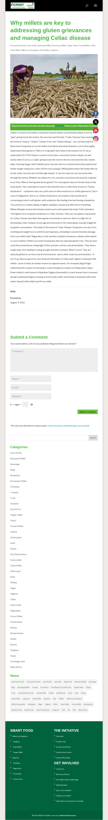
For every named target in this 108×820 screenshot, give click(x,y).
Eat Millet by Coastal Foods (61, 687)
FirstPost (59, 125)
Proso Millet (16, 616)
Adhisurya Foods (17, 682)
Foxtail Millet (84, 45)
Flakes (88, 687)
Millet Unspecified (18, 704)
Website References (68, 815)
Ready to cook (16, 710)
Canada (35, 687)
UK (69, 710)
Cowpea (14, 492)
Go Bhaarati (60, 693)
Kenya (13, 548)
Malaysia (47, 699)
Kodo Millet (15, 699)
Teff (63, 710)
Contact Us (60, 769)
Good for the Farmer (64, 752)
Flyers (13, 520)
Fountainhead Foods (26, 693)
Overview (59, 736)
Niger (13, 588)
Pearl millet (45, 50)
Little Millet (15, 50)
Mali (12, 576)
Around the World (18, 45)
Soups (13, 655)
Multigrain (32, 704)
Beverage (15, 464)
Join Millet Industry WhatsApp (67, 780)
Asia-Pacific (32, 45)
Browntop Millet (59, 45)
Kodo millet (16, 560)
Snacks (13, 644)
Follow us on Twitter (63, 796)
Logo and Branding (63, 758)
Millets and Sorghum (30, 50)
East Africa (15, 509)
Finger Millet (17, 752)
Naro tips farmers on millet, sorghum (81, 319)
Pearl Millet (17, 747)
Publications (16, 621)
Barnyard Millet (44, 45)
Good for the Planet (63, 747)
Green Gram (17, 779)
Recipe (13, 627)
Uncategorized (17, 661)
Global (13, 531)
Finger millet (72, 45)
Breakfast (15, 475)
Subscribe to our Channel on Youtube (69, 801)
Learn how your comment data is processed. (68, 425)
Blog (12, 469)
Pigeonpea (15, 610)
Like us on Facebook (63, 790)
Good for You (61, 742)
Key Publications (18, 554)
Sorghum (54, 50)
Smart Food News (43, 710)
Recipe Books (17, 633)
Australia (58, 682)
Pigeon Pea (16, 768)
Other (13, 599)
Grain (70, 693)
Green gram (16, 537)
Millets (13, 582)
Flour (13, 693)
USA (74, 710)
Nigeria (14, 593)
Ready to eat (29, 710)
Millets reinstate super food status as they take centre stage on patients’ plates (46, 314)
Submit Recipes (61, 785)
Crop (12, 498)
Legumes (26, 699)
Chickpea (14, 486)
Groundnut (17, 774)
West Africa (16, 667)
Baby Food (68, 682)
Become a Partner (63, 774)
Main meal (15, 571)
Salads (13, 638)
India (93, 45)
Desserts (14, 503)
